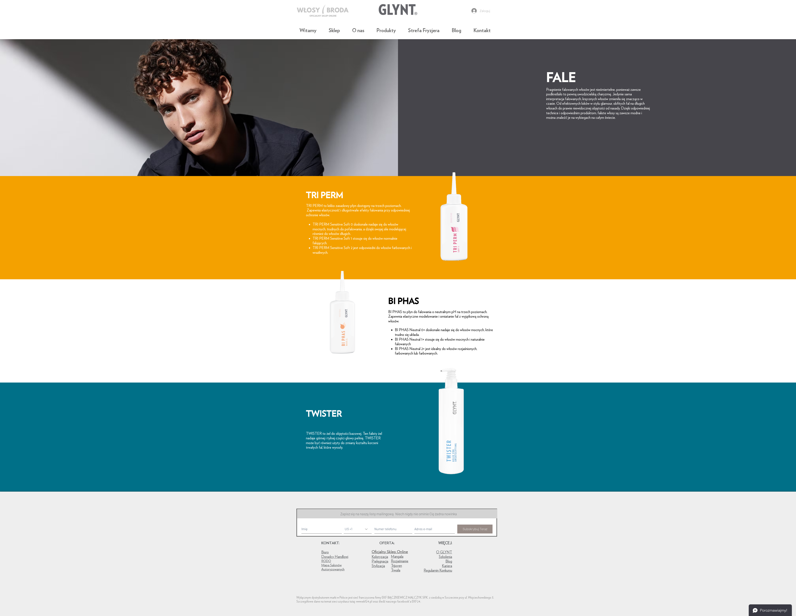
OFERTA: (387, 543)
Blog (448, 561)
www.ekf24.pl (364, 601)
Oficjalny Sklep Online (390, 551)
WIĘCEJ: (445, 543)
